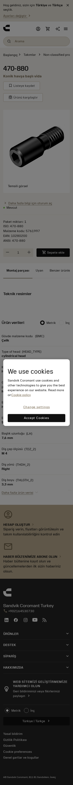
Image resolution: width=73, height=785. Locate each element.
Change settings (36, 407)
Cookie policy (21, 395)
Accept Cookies (36, 418)
